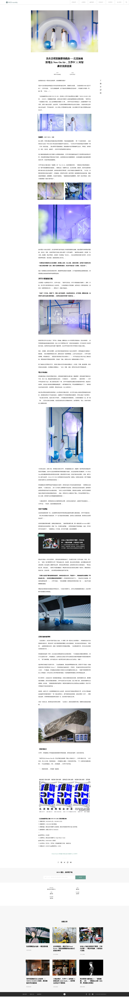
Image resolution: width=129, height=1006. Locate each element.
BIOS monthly (57, 74)
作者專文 (110, 2)
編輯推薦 (92, 2)
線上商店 (119, 2)
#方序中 (75, 853)
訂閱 (80, 877)
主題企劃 (101, 2)
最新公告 (32, 994)
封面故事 (74, 2)
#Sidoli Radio (55, 853)
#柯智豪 (60, 853)
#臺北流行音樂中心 (68, 853)
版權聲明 (39, 994)
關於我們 (25, 994)
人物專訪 (83, 2)
